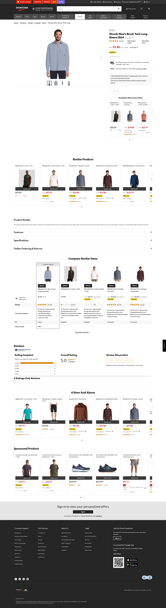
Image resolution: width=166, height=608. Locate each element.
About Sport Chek (65, 533)
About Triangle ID (65, 543)
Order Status (132, 9)
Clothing (37, 23)
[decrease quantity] (111, 91)
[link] (117, 41)
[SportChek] (47, 2)
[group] (52, 195)
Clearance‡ (112, 52)
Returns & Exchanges (20, 543)
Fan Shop (90, 16)
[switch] (18, 298)
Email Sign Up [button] (109, 2)
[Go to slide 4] (69, 83)
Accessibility (88, 543)
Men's (44, 23)
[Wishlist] (142, 9)
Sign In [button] (148, 2)
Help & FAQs (18, 546)
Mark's (40, 536)
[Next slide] (152, 110)
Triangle (40, 540)
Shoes (43, 16)
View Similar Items (145, 41)
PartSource (41, 543)
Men (27, 16)
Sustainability (64, 546)
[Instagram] (23, 579)
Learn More (117, 554)
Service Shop (18, 540)
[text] (116, 130)
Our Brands (64, 536)
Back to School (145, 16)
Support (118, 2)
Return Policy (88, 550)
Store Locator (18, 550)
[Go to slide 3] (62, 83)
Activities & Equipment (65, 16)
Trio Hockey (41, 553)
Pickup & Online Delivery (21, 536)
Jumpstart (64, 550)
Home (16, 23)
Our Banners (41, 557)
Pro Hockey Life (42, 546)
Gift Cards (17, 553)
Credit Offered (96, 2)
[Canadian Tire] (38, 2)
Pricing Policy (88, 546)
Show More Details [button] (82, 332)
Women (18, 16)
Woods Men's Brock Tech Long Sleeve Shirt (128, 35)
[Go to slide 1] (49, 83)
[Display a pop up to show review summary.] (28, 435)
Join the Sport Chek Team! (68, 540)
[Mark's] (54, 2)
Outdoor (80, 16)
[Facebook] (16, 579)
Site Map (87, 540)
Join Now (99, 516)
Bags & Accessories (103, 16)
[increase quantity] (117, 91)
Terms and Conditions (90, 536)
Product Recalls (19, 560)
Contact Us (17, 557)
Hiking (30, 23)
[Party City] (61, 2)
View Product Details (131, 41)
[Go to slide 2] (56, 83)
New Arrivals (132, 16)
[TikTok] (20, 579)
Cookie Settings (19, 564)
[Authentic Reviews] (23, 350)
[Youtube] (27, 579)
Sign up (117, 538)
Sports (52, 16)
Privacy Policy (88, 533)
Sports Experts (42, 550)
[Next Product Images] (101, 57)
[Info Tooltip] (137, 47)
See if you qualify (142, 69)
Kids (35, 16)
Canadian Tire (41, 533)
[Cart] (149, 9)
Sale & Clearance (119, 16)
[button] (119, 9)
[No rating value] (89, 304)
